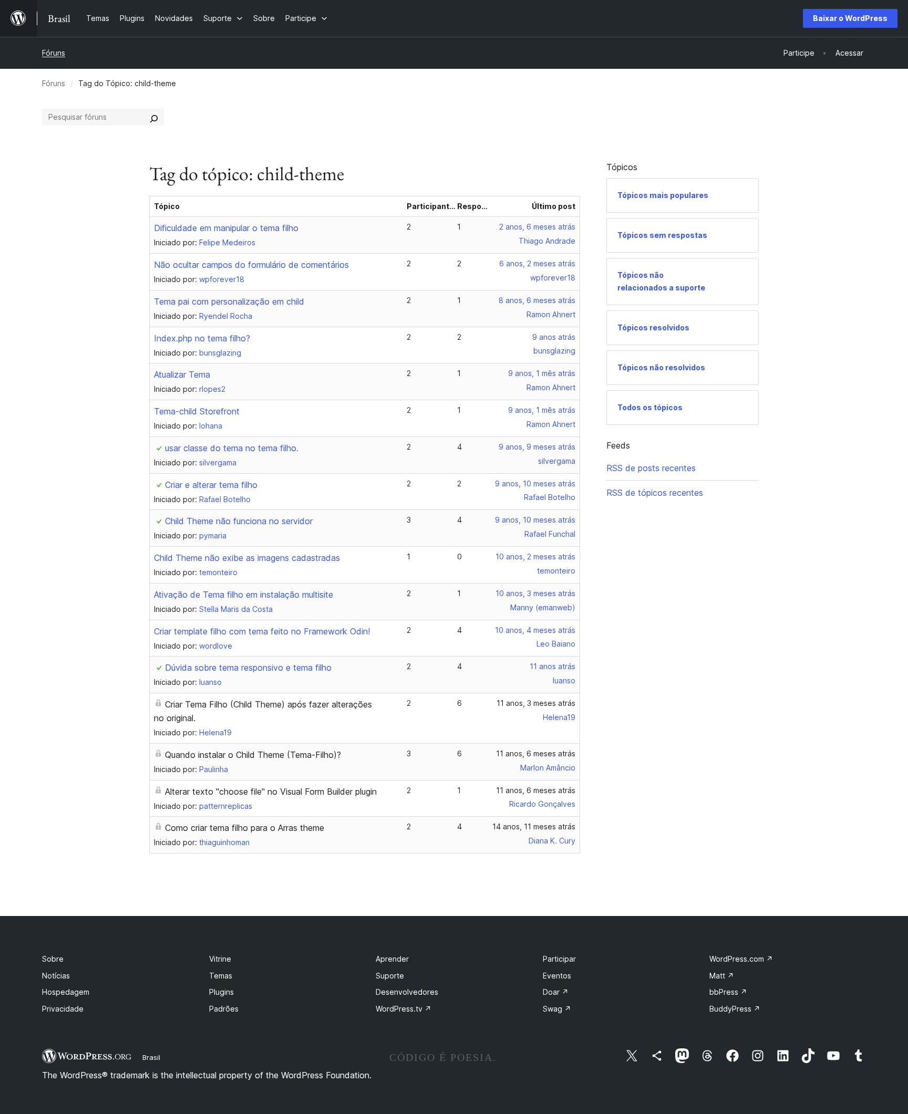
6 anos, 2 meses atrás (537, 263)
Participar (559, 958)
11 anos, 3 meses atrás (536, 703)
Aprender (392, 958)
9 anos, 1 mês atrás (541, 373)
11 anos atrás (552, 666)
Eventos (557, 975)
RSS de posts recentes (651, 468)
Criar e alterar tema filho (211, 485)
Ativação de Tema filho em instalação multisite (243, 594)
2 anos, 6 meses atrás (537, 226)
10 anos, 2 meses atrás (535, 556)
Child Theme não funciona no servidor (239, 521)
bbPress (728, 991)
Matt (721, 975)
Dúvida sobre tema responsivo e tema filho (248, 667)
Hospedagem (65, 991)
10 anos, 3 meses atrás (535, 593)
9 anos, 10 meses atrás (535, 483)
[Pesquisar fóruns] (154, 117)
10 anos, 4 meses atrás (535, 630)
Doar (556, 991)
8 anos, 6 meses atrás (537, 300)
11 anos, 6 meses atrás (535, 753)
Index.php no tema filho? (202, 338)
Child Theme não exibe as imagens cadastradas (247, 558)
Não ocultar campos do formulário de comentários (251, 264)
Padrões (224, 1008)
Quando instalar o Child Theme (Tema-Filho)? (253, 754)
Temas (220, 975)
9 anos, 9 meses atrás (537, 446)
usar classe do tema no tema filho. (231, 448)
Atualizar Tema (182, 374)
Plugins (221, 991)
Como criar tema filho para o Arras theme (244, 828)
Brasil (151, 1057)
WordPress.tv (403, 1008)
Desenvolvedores (407, 991)
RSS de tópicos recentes (654, 492)
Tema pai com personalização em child (229, 301)
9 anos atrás (553, 336)
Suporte (390, 975)
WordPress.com (741, 958)
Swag (557, 1008)
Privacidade (63, 1008)
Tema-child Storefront (197, 411)
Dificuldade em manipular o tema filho (226, 228)
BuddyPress (734, 1008)
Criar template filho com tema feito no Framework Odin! (262, 631)
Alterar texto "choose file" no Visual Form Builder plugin (271, 791)
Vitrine (220, 958)
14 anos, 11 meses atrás (533, 826)
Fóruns (53, 52)
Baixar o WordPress (850, 18)
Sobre (53, 958)
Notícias (56, 975)
